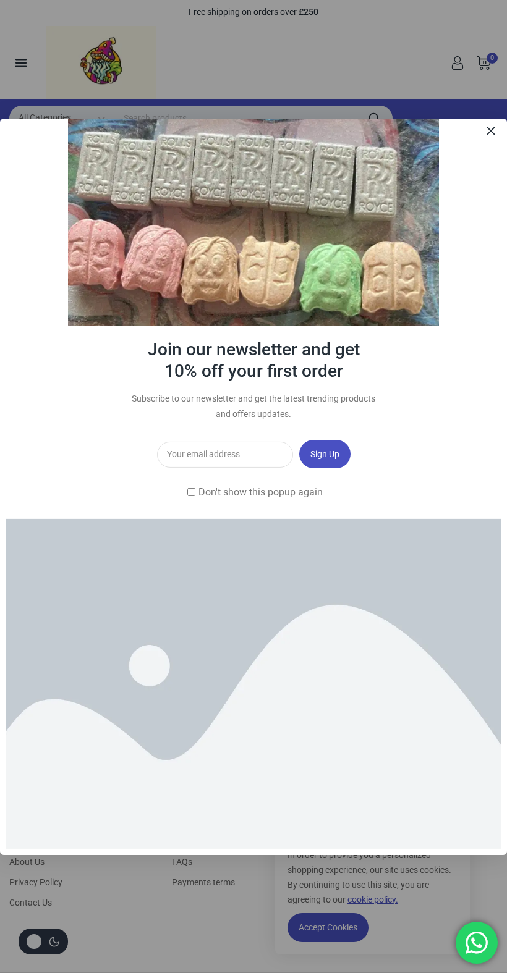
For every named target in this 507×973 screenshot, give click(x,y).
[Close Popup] (491, 130)
